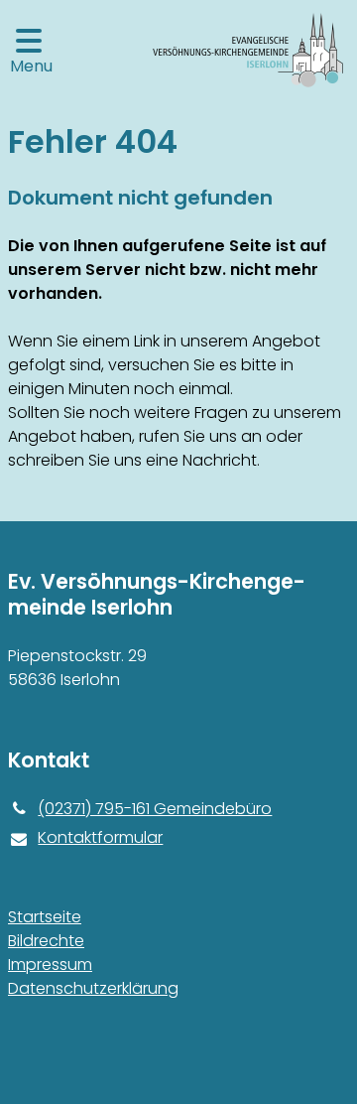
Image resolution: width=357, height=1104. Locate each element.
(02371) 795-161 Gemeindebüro (155, 808)
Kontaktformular (100, 837)
